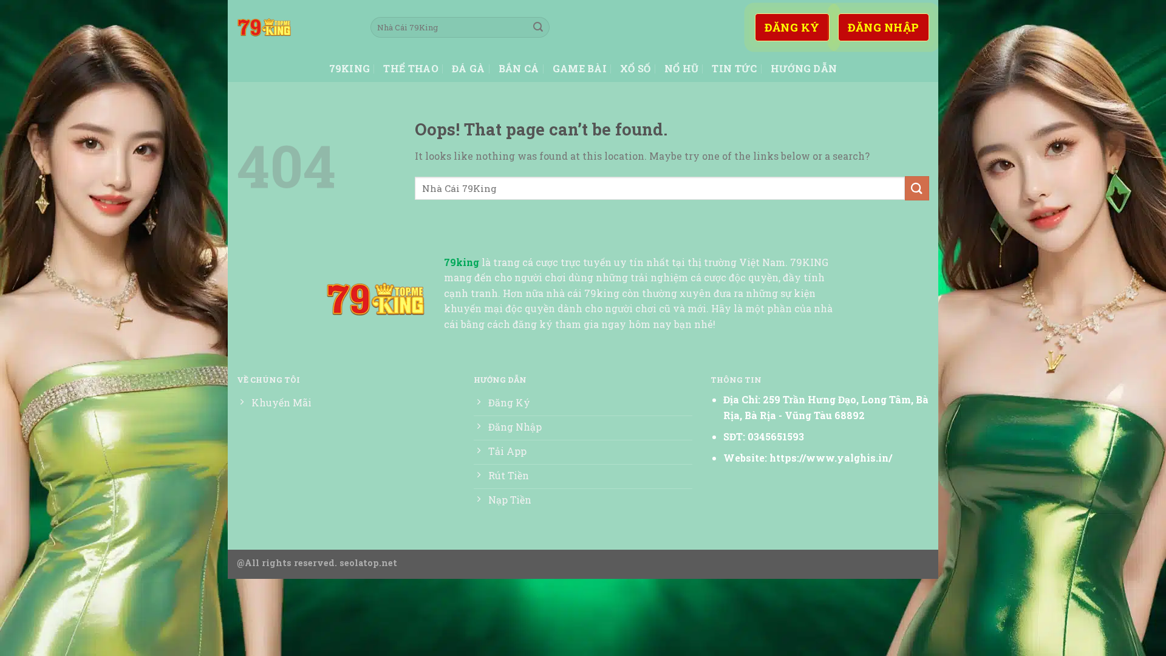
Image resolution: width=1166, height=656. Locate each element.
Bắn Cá (519, 68)
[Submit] (538, 27)
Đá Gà (468, 68)
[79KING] (294, 27)
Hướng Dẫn (804, 68)
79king (349, 68)
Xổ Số (635, 68)
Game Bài (580, 68)
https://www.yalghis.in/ (830, 457)
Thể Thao (410, 68)
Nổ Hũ (681, 68)
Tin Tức (734, 68)
